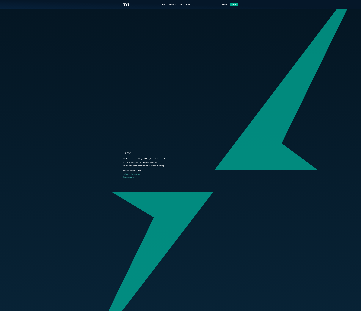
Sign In (234, 4)
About (163, 4)
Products (171, 4)
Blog (181, 4)
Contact (188, 4)
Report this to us (128, 177)
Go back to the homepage (131, 174)
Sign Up (224, 4)
